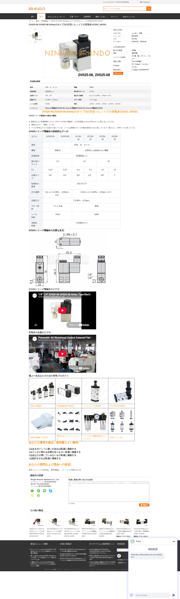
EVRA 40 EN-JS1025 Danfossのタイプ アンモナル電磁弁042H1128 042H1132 (73, 559)
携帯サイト (123, 563)
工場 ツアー (74, 17)
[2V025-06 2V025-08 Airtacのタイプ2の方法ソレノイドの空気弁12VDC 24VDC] (35, 35)
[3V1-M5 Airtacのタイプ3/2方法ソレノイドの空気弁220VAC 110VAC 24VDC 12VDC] (72, 521)
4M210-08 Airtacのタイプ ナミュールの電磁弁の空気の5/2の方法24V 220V (89, 532)
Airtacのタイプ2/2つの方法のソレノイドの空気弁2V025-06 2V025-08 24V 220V (37, 532)
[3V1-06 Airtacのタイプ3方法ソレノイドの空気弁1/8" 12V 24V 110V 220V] (54, 521)
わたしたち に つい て (56, 17)
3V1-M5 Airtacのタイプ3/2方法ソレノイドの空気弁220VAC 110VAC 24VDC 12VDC (72, 532)
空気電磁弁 (45, 21)
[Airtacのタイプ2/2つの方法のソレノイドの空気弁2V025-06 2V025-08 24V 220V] (37, 521)
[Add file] (131, 595)
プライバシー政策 (50, 569)
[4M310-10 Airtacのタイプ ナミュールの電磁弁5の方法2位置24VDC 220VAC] (107, 521)
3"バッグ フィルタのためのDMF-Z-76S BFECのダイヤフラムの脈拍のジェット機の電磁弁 (44, 551)
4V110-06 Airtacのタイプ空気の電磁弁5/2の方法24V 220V (124, 531)
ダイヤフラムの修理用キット (102, 544)
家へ (33, 17)
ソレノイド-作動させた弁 (71, 470)
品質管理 (87, 17)
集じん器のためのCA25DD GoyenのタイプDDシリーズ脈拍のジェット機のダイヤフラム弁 (43, 557)
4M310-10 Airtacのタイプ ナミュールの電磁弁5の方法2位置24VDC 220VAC (107, 532)
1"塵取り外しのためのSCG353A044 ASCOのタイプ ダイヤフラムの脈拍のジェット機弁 (43, 564)
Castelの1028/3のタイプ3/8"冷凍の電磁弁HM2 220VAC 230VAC (73, 555)
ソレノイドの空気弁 (41, 470)
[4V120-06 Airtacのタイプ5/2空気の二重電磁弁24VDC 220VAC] (141, 521)
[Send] (174, 595)
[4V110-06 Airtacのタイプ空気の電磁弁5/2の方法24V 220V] (124, 521)
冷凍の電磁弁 (66, 544)
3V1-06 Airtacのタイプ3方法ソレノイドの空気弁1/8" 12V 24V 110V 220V (55, 532)
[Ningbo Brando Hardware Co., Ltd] (37, 9)
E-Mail (120, 560)
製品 (41, 17)
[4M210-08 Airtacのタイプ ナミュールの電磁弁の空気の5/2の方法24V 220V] (89, 521)
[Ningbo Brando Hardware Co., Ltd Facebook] (119, 556)
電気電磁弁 (55, 470)
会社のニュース (129, 17)
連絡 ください (100, 17)
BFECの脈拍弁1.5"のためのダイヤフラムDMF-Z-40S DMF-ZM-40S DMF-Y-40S (102, 557)
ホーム (31, 21)
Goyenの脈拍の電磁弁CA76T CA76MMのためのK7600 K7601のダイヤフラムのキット (102, 564)
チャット (114, 17)
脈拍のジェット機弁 (39, 544)
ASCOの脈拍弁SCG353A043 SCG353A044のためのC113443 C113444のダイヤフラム (100, 551)
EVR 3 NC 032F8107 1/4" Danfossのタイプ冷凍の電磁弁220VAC (73, 550)
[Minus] (173, 541)
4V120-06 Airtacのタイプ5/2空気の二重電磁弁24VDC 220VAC (141, 531)
